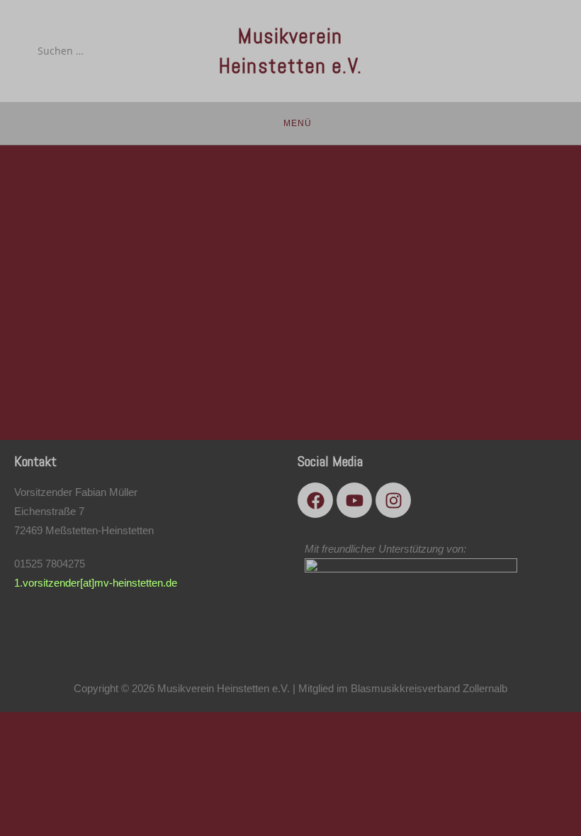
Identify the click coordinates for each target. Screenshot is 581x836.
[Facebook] (315, 500)
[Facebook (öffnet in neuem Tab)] (499, 50)
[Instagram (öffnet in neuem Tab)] (539, 50)
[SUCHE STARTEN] (141, 51)
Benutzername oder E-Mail (200, 179)
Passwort (154, 243)
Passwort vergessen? (290, 411)
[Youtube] (354, 500)
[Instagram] (393, 500)
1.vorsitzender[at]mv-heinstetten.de (95, 583)
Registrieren (373, 368)
